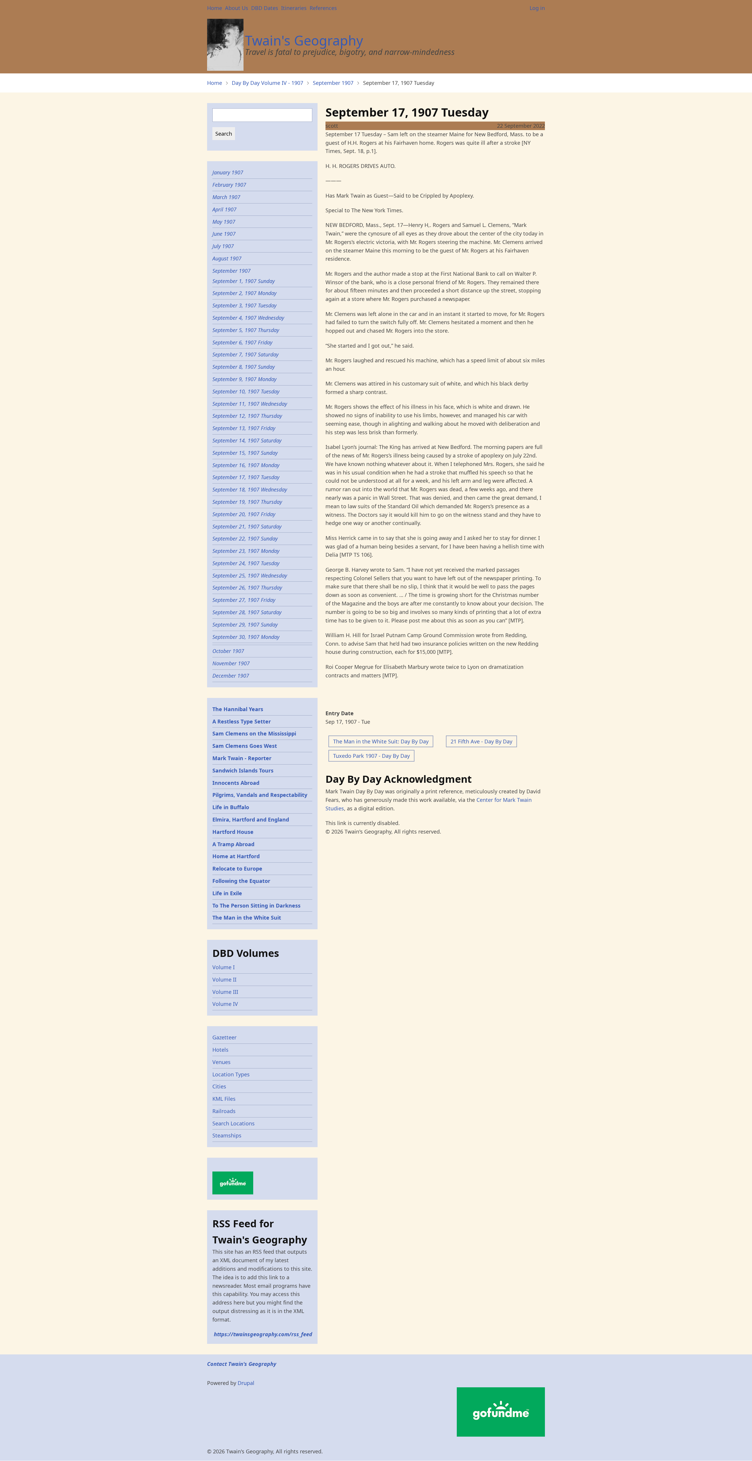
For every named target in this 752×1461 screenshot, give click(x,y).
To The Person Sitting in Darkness (256, 905)
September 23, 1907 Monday (245, 550)
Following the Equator (241, 880)
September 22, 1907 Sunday (245, 538)
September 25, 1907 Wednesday (249, 575)
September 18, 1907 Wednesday (249, 489)
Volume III (225, 991)
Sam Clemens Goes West (244, 745)
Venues (221, 1062)
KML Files (224, 1098)
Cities (219, 1086)
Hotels (220, 1049)
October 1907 (228, 650)
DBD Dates (264, 7)
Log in (537, 7)
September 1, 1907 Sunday (243, 281)
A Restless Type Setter (241, 721)
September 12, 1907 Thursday (247, 415)
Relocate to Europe (237, 868)
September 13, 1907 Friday (243, 428)
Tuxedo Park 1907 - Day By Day (371, 755)
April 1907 (224, 209)
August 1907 (226, 258)
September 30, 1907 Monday (245, 636)
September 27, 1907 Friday (243, 599)
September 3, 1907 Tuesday (244, 305)
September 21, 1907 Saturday (246, 526)
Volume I (223, 967)
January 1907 (227, 172)
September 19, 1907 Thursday (247, 501)
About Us (236, 7)
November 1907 (231, 663)
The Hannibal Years (237, 709)
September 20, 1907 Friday (243, 514)
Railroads (224, 1111)
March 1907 (226, 197)
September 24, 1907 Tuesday (245, 563)
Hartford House (233, 831)
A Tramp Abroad (233, 844)
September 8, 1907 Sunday (243, 366)
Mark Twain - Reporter (241, 758)
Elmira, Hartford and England (250, 819)
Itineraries (294, 7)
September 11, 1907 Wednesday (249, 403)
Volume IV (225, 1003)
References (323, 7)
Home (214, 7)
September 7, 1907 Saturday (245, 354)
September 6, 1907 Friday (242, 342)
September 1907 (333, 82)
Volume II (224, 979)
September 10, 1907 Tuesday (245, 391)
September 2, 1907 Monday (244, 293)
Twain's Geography (304, 40)
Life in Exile (227, 893)
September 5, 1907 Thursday (245, 330)
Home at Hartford (236, 856)
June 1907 (224, 233)
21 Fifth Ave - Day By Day (481, 741)
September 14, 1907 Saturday (246, 440)
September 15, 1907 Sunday (245, 452)
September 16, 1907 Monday (245, 465)
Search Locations (233, 1123)
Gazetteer (224, 1037)
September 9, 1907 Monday (244, 379)
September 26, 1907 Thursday (247, 587)
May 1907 (223, 221)
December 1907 (230, 675)
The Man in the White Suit (246, 917)
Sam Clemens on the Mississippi (254, 733)
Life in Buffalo (230, 807)
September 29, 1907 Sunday (245, 624)
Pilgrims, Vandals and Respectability (259, 794)
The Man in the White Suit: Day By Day (381, 741)
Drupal (246, 1382)
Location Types (231, 1074)
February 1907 (229, 184)
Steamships (226, 1135)
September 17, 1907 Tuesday (245, 477)
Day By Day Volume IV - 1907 (267, 82)
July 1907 (223, 246)
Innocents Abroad (235, 782)
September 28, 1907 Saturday (246, 612)
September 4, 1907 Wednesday (248, 317)
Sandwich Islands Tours (242, 770)
